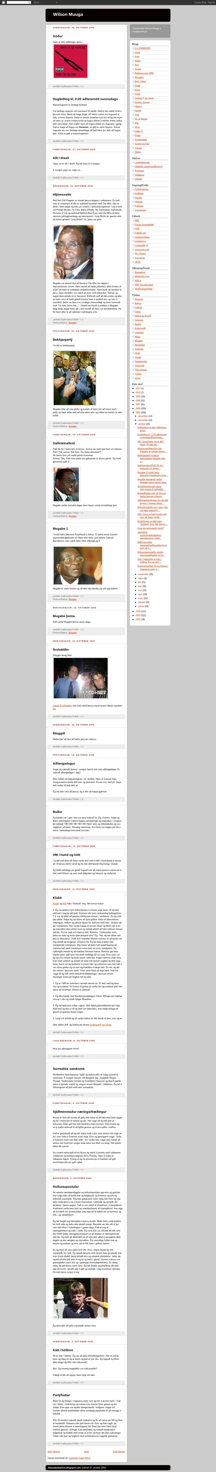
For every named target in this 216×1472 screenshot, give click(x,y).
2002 (138, 619)
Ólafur (138, 152)
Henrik (138, 111)
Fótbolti (138, 307)
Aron (137, 56)
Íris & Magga (141, 119)
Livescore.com (142, 250)
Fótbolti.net (140, 233)
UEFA (138, 262)
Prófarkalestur (141, 189)
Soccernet (140, 258)
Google (138, 198)
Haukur (138, 106)
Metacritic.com (142, 276)
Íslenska (139, 320)
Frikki (137, 94)
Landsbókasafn (142, 162)
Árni (137, 65)
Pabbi (137, 135)
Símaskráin (140, 210)
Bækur (138, 303)
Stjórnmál (139, 366)
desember (143, 416)
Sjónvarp (139, 349)
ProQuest (139, 171)
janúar (141, 606)
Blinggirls (139, 77)
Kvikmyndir (140, 328)
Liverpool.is (140, 241)
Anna (137, 52)
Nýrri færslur (54, 1452)
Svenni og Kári (142, 144)
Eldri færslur (119, 1452)
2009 (138, 396)
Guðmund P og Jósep (100, 1025)
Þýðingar (139, 193)
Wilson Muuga (68, 14)
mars (141, 598)
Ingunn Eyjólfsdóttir (62, 706)
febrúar (142, 602)
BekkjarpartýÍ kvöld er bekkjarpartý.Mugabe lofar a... (151, 458)
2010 (138, 392)
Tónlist (138, 374)
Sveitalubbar (141, 139)
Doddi (137, 86)
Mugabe (72, 323)
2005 (138, 412)
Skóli (137, 353)
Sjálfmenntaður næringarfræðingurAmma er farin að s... (152, 545)
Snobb (138, 357)
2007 (138, 404)
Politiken (139, 206)
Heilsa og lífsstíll (143, 316)
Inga (137, 115)
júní (140, 586)
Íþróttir (138, 324)
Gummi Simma (142, 102)
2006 (138, 408)
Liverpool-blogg (142, 237)
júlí (140, 582)
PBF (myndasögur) (144, 285)
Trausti (138, 148)
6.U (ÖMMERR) (142, 48)
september (143, 574)
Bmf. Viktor (140, 81)
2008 (138, 400)
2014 (138, 388)
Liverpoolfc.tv (141, 245)
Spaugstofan (141, 361)
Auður (138, 61)
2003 (138, 615)
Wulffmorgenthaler (144, 289)
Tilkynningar (141, 370)
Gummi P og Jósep (144, 98)
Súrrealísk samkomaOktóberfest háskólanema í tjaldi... (150, 535)
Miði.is (138, 281)
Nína (137, 127)
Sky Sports (140, 254)
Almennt (139, 299)
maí (140, 590)
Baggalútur (140, 272)
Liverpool (139, 332)
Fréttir (138, 312)
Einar (137, 90)
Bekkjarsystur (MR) (144, 73)
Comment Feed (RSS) (79, 1458)
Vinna (137, 378)
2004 (138, 611)
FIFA (137, 229)
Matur (137, 337)
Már (64, 904)
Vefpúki (138, 179)
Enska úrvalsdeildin (144, 225)
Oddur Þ (139, 131)
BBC (137, 220)
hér (54, 709)
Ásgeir (56, 904)
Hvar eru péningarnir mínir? (151, 528)
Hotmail (138, 202)
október (142, 424)
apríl (140, 594)
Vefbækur (139, 175)
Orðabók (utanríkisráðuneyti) (149, 166)
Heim (86, 1452)
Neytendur (140, 345)
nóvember (143, 420)
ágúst (141, 578)
